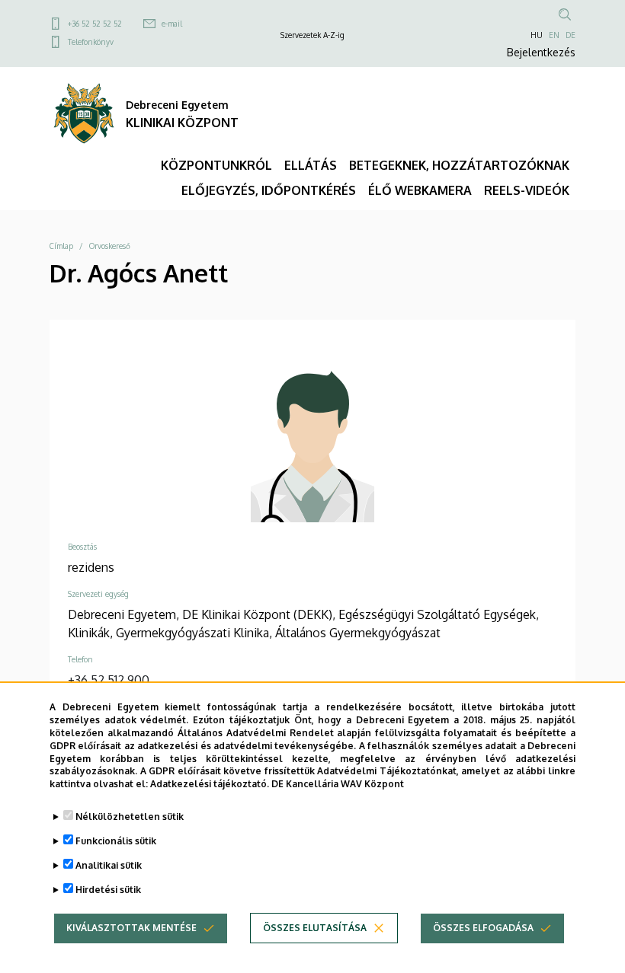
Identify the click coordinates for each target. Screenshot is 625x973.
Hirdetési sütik (108, 889)
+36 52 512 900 (108, 679)
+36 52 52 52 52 (95, 23)
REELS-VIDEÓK (526, 190)
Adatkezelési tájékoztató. (209, 784)
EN (554, 35)
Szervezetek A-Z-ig (312, 35)
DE (570, 35)
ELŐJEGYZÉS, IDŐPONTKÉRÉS (268, 190)
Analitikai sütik (108, 865)
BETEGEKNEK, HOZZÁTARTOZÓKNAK (459, 165)
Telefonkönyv (91, 41)
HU (536, 35)
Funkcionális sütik (115, 841)
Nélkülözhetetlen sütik (129, 816)
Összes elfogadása (483, 927)
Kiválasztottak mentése (131, 927)
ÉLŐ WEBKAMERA (420, 190)
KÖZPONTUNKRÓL (216, 165)
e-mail (172, 23)
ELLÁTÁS (310, 165)
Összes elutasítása (315, 927)
